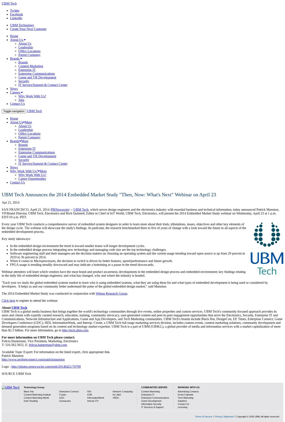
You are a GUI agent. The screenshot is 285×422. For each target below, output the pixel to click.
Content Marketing (150, 391)
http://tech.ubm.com (75, 330)
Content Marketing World (36, 398)
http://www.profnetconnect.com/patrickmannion (33, 359)
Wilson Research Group (111, 293)
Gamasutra (65, 401)
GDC (61, 398)
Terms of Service (203, 416)
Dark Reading (31, 401)
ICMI (89, 394)
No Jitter (117, 394)
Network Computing (123, 391)
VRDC (116, 398)
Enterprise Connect (69, 391)
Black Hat (29, 391)
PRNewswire (60, 209)
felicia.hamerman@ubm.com (48, 345)
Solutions (182, 401)
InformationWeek (95, 398)
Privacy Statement (224, 416)
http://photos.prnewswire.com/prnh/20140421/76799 (46, 366)
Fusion (62, 394)
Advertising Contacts (188, 391)
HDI (89, 391)
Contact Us (183, 404)
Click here (8, 300)
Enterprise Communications (155, 398)
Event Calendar (185, 394)
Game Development (151, 401)
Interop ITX (92, 401)
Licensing (182, 407)
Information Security (151, 404)
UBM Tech (9, 3)
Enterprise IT (147, 394)
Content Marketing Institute (37, 394)
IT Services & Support (152, 407)
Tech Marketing (185, 398)
